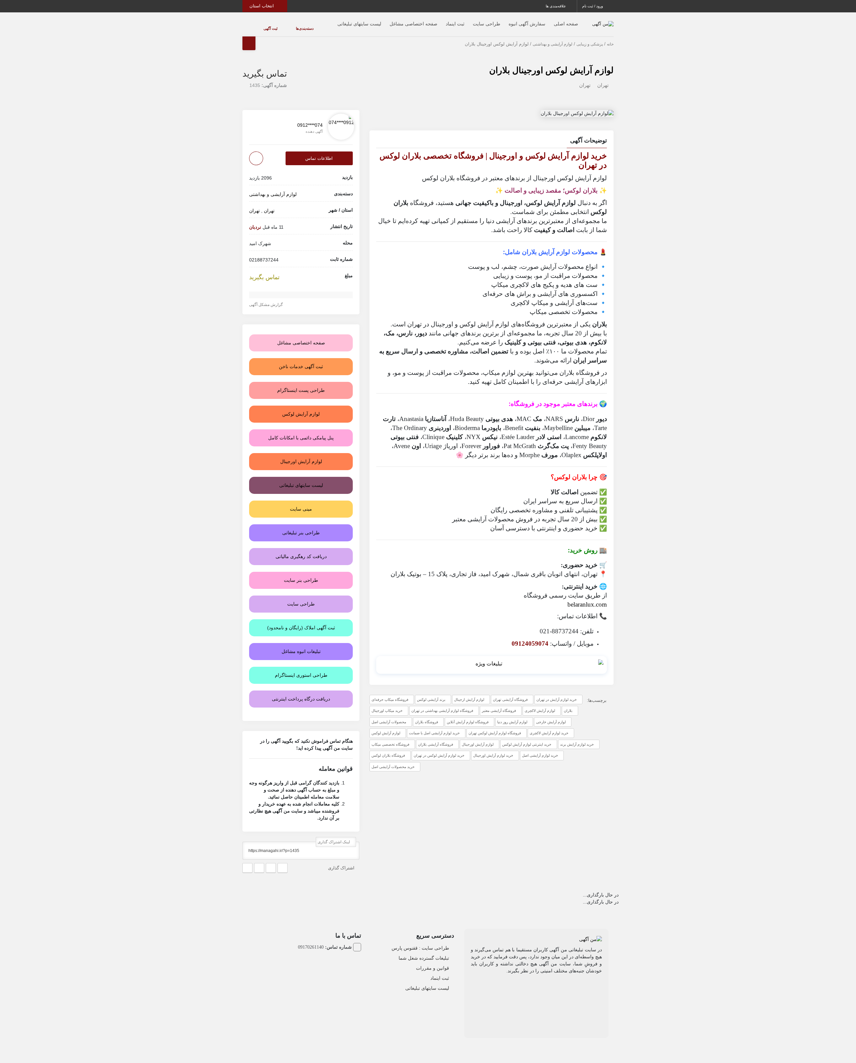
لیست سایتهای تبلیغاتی (346, 20)
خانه (610, 37)
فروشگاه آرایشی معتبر (499, 704)
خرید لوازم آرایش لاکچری (549, 726)
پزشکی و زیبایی (589, 37)
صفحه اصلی (552, 20)
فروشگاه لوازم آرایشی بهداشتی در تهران (442, 704)
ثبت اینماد (441, 20)
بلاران (568, 704)
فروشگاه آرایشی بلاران (435, 738)
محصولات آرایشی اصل (388, 715)
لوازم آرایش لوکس (385, 726)
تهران (603, 78)
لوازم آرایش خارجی (551, 715)
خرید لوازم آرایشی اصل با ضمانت (434, 726)
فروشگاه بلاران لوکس (388, 749)
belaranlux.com (587, 597)
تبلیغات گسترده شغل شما (424, 951)
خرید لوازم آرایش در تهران (556, 693)
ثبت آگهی (264, 25)
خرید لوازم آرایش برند (577, 738)
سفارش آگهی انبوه (513, 20)
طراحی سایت (473, 20)
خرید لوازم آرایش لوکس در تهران (439, 749)
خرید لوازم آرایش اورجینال (493, 749)
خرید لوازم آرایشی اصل (540, 749)
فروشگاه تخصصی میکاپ (390, 738)
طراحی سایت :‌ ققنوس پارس (420, 941)
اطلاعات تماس (319, 151)
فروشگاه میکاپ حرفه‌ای (389, 693)
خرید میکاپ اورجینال (387, 704)
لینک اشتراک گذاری (334, 835)
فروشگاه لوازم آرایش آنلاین (468, 715)
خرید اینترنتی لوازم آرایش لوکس (526, 738)
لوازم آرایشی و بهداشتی (552, 37)
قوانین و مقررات (432, 961)
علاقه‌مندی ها (556, 6)
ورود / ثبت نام (593, 6)
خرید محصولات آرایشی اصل (393, 760)
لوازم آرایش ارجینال (469, 693)
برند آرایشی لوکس (431, 693)
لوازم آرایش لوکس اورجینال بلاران (551, 64)
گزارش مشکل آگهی (266, 298)
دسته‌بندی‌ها (285, 25)
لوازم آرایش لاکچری (540, 704)
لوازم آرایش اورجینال (478, 738)
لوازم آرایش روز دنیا (512, 715)
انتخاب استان (262, 5)
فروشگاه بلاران (426, 715)
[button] (491, 134)
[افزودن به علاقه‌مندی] (256, 151)
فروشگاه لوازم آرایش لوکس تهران (494, 726)
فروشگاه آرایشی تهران (510, 693)
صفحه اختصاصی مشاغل (400, 20)
